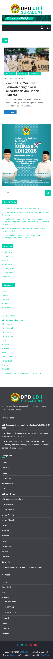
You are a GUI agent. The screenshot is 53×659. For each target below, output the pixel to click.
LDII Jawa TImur (10, 74)
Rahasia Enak (10, 612)
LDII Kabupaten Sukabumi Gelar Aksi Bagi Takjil (21, 208)
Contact (5, 634)
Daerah (5, 291)
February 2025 (8, 256)
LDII (3, 312)
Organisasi (6, 587)
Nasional (5, 348)
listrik (4, 340)
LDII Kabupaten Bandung (12, 320)
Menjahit (5, 344)
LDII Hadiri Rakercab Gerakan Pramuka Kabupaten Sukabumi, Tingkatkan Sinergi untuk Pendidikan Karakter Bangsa (25, 221)
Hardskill (5, 299)
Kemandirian (7, 307)
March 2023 (7, 264)
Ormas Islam (7, 357)
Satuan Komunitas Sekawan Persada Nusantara (21, 373)
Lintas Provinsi (35, 74)
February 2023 (8, 268)
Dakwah (5, 295)
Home (4, 582)
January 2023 (7, 272)
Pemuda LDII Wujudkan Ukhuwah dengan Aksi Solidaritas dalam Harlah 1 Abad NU (23, 89)
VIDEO (4, 592)
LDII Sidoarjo (22, 74)
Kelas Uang (9, 607)
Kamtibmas (6, 303)
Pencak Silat (7, 361)
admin (23, 78)
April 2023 (6, 260)
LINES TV (5, 628)
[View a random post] (48, 28)
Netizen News (10, 601)
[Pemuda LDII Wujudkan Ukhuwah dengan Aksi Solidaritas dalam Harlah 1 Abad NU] (26, 60)
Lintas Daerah (7, 328)
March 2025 (7, 252)
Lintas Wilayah (8, 336)
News (4, 352)
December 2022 (8, 277)
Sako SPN (6, 369)
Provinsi (5, 365)
